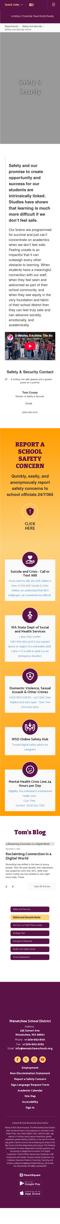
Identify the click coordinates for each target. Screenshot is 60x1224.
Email (29, 403)
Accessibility (30, 1102)
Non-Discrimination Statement (30, 1073)
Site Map (30, 1096)
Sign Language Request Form (30, 1085)
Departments (11, 26)
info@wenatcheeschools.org (34, 1048)
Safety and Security (32, 26)
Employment (30, 1067)
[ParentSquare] (30, 1175)
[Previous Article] (6, 886)
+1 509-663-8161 (34, 1039)
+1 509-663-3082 (33, 1044)
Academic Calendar (30, 1090)
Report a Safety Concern (30, 1079)
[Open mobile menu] (53, 5)
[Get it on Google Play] (30, 1183)
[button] (14, 5)
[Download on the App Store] (30, 1193)
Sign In (30, 1107)
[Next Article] (12, 886)
